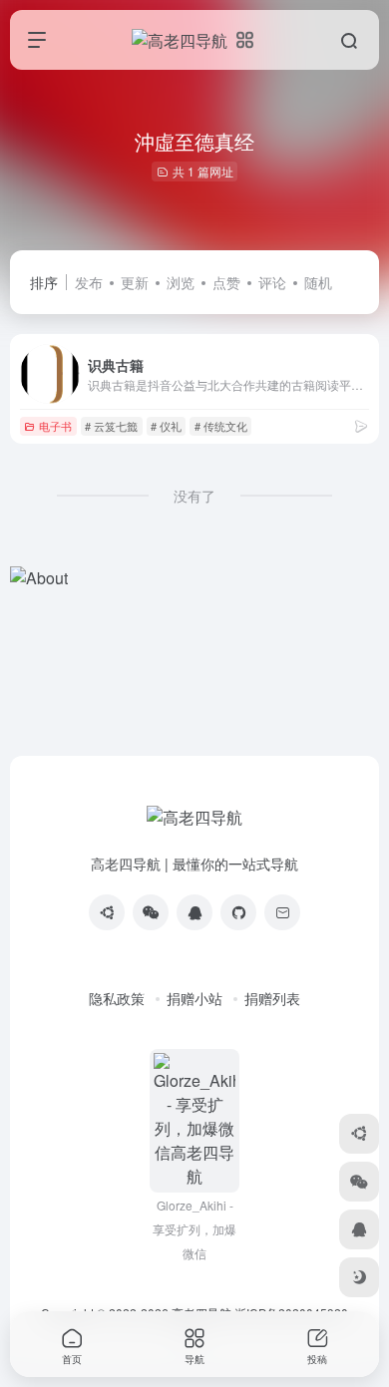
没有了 (194, 496)
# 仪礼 (166, 426)
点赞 (226, 282)
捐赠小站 (194, 998)
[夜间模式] (359, 1277)
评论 (272, 282)
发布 (89, 282)
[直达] (361, 425)
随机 (318, 282)
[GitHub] (238, 912)
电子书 (55, 426)
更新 (135, 282)
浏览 (180, 282)
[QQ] (194, 912)
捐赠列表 (272, 998)
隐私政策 (117, 998)
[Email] (282, 912)
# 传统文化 (220, 426)
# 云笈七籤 (111, 426)
